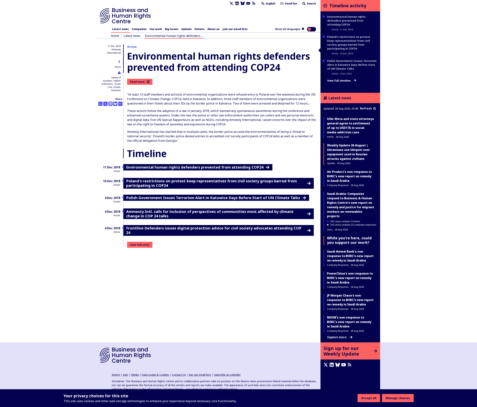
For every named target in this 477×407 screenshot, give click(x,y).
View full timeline (339, 80)
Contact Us (179, 374)
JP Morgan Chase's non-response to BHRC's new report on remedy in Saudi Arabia (350, 299)
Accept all (368, 398)
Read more (137, 81)
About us (213, 29)
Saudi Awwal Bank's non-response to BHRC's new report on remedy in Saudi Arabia (350, 255)
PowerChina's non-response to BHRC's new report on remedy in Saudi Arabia (350, 277)
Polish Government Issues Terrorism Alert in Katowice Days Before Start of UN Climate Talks (352, 64)
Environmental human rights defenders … (174, 36)
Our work (156, 29)
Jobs (125, 374)
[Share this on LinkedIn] (110, 104)
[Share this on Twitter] (105, 104)
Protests (116, 87)
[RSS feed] (254, 3)
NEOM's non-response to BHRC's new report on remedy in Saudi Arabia (349, 321)
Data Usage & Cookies (155, 374)
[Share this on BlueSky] (115, 104)
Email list (290, 3)
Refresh (366, 108)
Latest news (120, 29)
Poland (118, 67)
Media (135, 374)
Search (311, 3)
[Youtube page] (248, 3)
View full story (139, 244)
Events (116, 374)
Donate (199, 29)
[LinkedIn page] (237, 3)
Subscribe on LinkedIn (227, 374)
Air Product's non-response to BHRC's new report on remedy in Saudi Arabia (349, 176)
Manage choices (398, 398)
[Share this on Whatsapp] (100, 104)
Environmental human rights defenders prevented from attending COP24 (346, 20)
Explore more (337, 337)
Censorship (116, 90)
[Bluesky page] (242, 3)
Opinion (186, 29)
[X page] (231, 3)
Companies (139, 29)
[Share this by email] (120, 104)
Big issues (171, 29)
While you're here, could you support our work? (349, 240)
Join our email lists (235, 29)
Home (115, 36)
